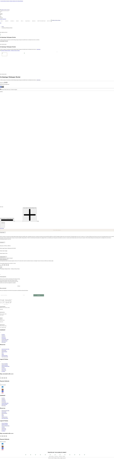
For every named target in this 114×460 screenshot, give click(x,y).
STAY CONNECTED (57, 450)
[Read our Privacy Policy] (64, 455)
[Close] (65, 431)
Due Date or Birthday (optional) (53, 445)
